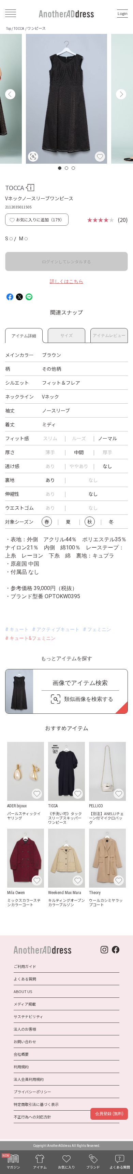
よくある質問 (25, 978)
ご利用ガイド (25, 966)
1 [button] (60, 168)
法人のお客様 (25, 1029)
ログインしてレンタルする (66, 261)
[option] (66, 99)
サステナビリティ (28, 1016)
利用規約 (21, 1066)
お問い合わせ (25, 1041)
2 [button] (67, 168)
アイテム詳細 (24, 334)
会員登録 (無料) (109, 1113)
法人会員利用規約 (29, 1079)
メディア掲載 (25, 1003)
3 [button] (74, 168)
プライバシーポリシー (32, 1091)
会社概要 (21, 1054)
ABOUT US (23, 991)
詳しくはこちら (66, 281)
